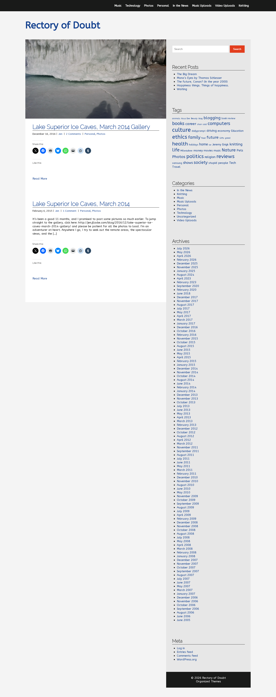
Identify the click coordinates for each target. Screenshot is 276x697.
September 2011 (188, 451)
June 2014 (183, 383)
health (180, 144)
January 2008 (186, 556)
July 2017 (183, 308)
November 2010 (187, 481)
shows (188, 163)
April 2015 (184, 357)
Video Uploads (225, 5)
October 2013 (186, 402)
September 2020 (188, 286)
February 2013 (186, 425)
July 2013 (183, 406)
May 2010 (183, 492)
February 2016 (186, 334)
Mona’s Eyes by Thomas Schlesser (199, 78)
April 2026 (184, 256)
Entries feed (185, 652)
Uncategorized (186, 216)
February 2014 (186, 387)
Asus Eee (185, 118)
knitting (235, 144)
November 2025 (187, 267)
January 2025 (186, 271)
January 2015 (186, 365)
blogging (212, 117)
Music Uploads (201, 5)
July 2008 (183, 537)
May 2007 (183, 586)
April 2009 (184, 515)
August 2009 (185, 507)
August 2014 (185, 380)
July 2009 (183, 511)
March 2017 (185, 319)
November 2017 (187, 301)
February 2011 (186, 473)
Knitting (244, 5)
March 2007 (185, 590)
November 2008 (187, 526)
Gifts (221, 138)
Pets (240, 150)
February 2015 (186, 361)
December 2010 (187, 477)
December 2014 (187, 368)
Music (117, 5)
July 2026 (183, 248)
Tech (232, 163)
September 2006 (188, 608)
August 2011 (185, 455)
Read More (39, 178)
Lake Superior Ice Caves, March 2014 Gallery (91, 126)
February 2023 (186, 282)
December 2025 (187, 263)
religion (210, 157)
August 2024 (185, 274)
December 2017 (187, 297)
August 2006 (185, 612)
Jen (60, 133)
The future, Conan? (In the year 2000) (202, 81)
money (198, 150)
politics (195, 156)
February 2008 (186, 552)
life (175, 150)
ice (210, 145)
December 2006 (187, 597)
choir (199, 124)
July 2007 (183, 578)
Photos (148, 5)
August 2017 (185, 304)
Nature (229, 150)
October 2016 (186, 331)
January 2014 (186, 391)
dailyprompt (199, 130)
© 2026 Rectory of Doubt (208, 678)
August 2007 (185, 575)
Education (237, 130)
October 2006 (186, 605)
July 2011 (183, 458)
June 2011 (183, 462)
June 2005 (183, 620)
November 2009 (187, 496)
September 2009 (188, 503)
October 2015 (186, 342)
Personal (163, 5)
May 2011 (183, 466)
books (178, 123)
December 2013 (187, 395)
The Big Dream (187, 74)
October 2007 (186, 567)
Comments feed (187, 655)
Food (203, 138)
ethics (179, 137)
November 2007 (187, 563)
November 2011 (187, 447)
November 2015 (187, 338)
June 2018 (183, 293)
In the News (180, 5)
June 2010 (183, 488)
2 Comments (73, 133)
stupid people (218, 163)
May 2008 (183, 541)
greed (227, 138)
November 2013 (187, 398)
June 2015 (183, 350)
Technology (132, 5)
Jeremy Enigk (220, 144)
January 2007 (186, 593)
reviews (225, 156)
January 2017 (186, 323)
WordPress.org (187, 659)
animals (176, 118)
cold (205, 124)
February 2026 (186, 259)
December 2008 (187, 522)
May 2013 (183, 413)
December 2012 (187, 428)
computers (219, 123)
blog (200, 118)
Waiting (182, 89)
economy (224, 130)
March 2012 (185, 443)
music (217, 150)
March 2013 (185, 421)
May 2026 (183, 252)
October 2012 (186, 432)
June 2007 (183, 582)
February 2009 (186, 518)
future (213, 137)
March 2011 (185, 470)
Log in (181, 648)
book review (228, 118)
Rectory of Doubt (62, 25)
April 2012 (184, 440)
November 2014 (187, 372)
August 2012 (185, 436)
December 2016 (187, 327)
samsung (177, 163)
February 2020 (186, 289)
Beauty (194, 118)
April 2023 (184, 278)
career (190, 124)
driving (212, 130)
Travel (176, 167)
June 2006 (183, 616)
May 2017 (183, 312)
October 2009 (186, 500)
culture (181, 130)
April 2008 (184, 545)
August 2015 (185, 346)
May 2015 (183, 353)
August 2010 (185, 485)
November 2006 (187, 601)
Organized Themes (208, 681)
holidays (193, 144)
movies (208, 150)
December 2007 (187, 560)
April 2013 (184, 417)
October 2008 (186, 530)
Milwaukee (186, 150)
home (203, 144)
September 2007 (188, 571)
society (201, 162)
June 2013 (183, 410)
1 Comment (69, 210)
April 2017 (184, 316)
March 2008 (185, 548)
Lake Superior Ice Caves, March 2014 (81, 203)
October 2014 (186, 376)
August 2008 (185, 533)
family (194, 137)
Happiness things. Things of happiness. (203, 85)
